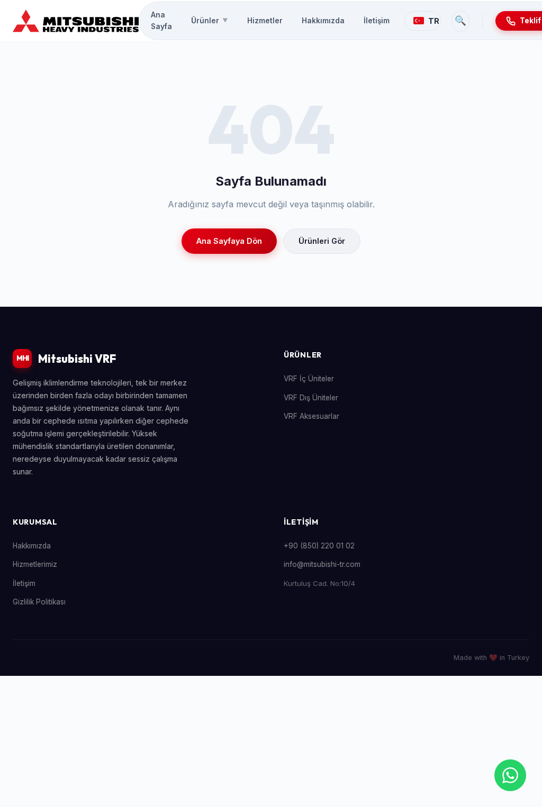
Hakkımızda (323, 20)
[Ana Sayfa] (76, 21)
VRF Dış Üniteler (311, 397)
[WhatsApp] (510, 775)
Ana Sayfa (161, 21)
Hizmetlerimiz (35, 564)
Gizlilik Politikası (39, 602)
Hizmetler (265, 20)
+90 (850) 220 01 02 (319, 546)
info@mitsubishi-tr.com (322, 564)
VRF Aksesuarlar (311, 416)
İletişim (377, 20)
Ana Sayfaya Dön (229, 240)
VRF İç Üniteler (309, 378)
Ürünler (209, 20)
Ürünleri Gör (322, 240)
